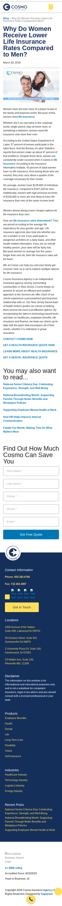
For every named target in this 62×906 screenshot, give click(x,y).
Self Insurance (13, 756)
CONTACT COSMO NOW (18, 339)
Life (7, 734)
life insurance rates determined (32, 220)
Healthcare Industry (16, 774)
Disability (10, 745)
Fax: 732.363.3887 (15, 584)
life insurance (26, 116)
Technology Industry (16, 780)
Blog (6, 18)
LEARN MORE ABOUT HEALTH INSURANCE (30, 351)
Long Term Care (14, 740)
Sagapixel (47, 894)
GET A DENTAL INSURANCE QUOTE (25, 357)
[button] (51, 7)
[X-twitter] (7, 596)
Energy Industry (14, 791)
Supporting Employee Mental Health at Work (29, 410)
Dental (8, 729)
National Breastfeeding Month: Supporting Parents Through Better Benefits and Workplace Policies (28, 399)
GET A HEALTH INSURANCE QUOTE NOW (29, 345)
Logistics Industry (14, 785)
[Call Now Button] (31, 899)
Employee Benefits (15, 718)
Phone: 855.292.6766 (17, 577)
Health (8, 723)
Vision (8, 750)
